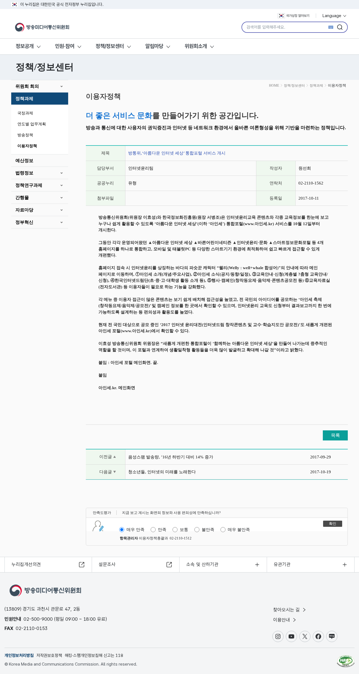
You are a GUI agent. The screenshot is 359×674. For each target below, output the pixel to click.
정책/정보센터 (110, 46)
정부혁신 (24, 222)
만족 (162, 529)
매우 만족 (135, 529)
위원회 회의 (27, 86)
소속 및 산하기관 (202, 564)
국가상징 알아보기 (297, 16)
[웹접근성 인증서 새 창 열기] (346, 658)
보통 (184, 529)
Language (332, 15)
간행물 (22, 197)
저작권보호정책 (49, 655)
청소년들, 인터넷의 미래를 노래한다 (162, 472)
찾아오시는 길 (287, 610)
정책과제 (24, 98)
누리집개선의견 (26, 564)
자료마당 (24, 209)
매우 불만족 (239, 529)
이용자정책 (27, 146)
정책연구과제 (28, 185)
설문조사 (107, 564)
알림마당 (154, 46)
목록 (335, 435)
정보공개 (25, 46)
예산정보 (24, 160)
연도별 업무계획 (31, 124)
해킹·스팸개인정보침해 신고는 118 (94, 655)
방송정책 (25, 135)
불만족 (208, 529)
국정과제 (25, 113)
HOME (274, 85)
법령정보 (24, 172)
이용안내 (282, 620)
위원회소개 (196, 46)
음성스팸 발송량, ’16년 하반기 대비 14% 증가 (170, 457)
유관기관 (282, 564)
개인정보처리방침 (19, 655)
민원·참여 (64, 46)
